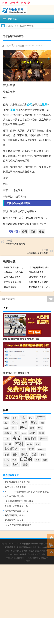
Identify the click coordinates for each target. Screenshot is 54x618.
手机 (17, 433)
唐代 (34, 422)
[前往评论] (50, 544)
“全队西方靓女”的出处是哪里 (18, 524)
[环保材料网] (27, 10)
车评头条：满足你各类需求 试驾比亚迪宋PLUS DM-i (16, 272)
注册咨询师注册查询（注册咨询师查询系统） (16, 267)
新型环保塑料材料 (12, 282)
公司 (29, 104)
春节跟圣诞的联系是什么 (16, 505)
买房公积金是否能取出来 (40, 282)
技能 (24, 433)
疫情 (15, 454)
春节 (17, 438)
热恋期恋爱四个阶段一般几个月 (41, 286)
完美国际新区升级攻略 (15, 515)
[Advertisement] (27, 591)
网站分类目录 (46, 543)
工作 (13, 110)
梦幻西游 (11, 448)
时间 (6, 438)
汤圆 (23, 449)
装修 (45, 459)
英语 (37, 459)
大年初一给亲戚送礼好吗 (16, 510)
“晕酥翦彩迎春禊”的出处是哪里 (19, 501)
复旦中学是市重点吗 (14, 496)
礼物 (42, 454)
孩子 (14, 428)
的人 (24, 453)
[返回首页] (50, 537)
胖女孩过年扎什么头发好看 (17, 481)
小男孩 (27, 561)
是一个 (43, 438)
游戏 (31, 449)
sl (10, 46)
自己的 (26, 459)
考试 (14, 459)
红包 (6, 459)
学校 (6, 428)
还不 (16, 464)
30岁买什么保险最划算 (15, 486)
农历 (6, 422)
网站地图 (20, 547)
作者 (31, 418)
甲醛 (6, 454)
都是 (25, 464)
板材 (38, 444)
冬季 (24, 422)
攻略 (32, 432)
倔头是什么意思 (36, 272)
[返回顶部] (50, 552)
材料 (19, 443)
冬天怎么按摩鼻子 (12, 277)
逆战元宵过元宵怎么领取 (40, 277)
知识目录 (25, 2)
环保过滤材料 (10, 286)
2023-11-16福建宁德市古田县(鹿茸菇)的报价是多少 (28, 491)
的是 (34, 454)
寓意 (32, 428)
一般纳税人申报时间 (15, 243)
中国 (14, 417)
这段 (44, 104)
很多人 (7, 433)
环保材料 (41, 449)
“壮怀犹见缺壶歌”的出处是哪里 (41, 267)
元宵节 (40, 417)
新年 (41, 433)
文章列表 (14, 2)
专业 (6, 417)
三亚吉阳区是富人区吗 (37, 252)
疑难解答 (28, 547)
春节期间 (30, 438)
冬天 (15, 422)
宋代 (23, 427)
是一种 (7, 444)
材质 (29, 444)
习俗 (23, 417)
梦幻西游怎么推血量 (14, 520)
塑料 (42, 423)
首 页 (4, 2)
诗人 (6, 464)
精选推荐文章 (9, 547)
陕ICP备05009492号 (41, 547)
